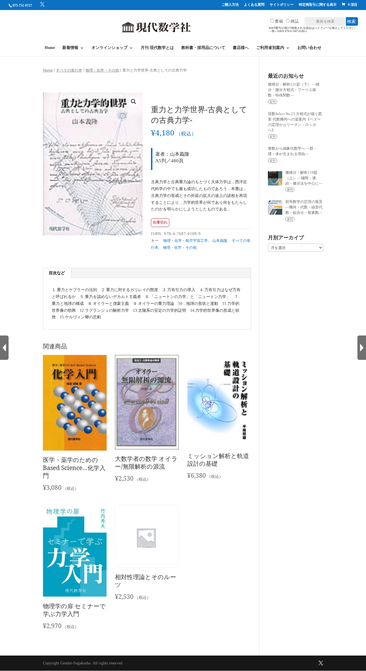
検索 (351, 21)
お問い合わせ (309, 48)
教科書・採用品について (203, 48)
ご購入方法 (230, 5)
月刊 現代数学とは (157, 48)
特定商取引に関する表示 (318, 5)
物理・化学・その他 (102, 70)
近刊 (272, 101)
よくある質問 (254, 5)
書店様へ (241, 48)
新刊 (290, 189)
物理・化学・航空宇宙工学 (185, 241)
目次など (57, 273)
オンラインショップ (110, 48)
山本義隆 (219, 241)
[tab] (57, 273)
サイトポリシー (282, 5)
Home (50, 48)
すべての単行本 (69, 70)
